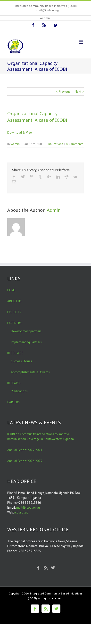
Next (78, 92)
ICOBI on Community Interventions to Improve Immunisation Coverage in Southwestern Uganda (40, 436)
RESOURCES (15, 353)
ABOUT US (14, 301)
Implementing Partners (26, 342)
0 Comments (74, 144)
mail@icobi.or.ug (47, 10)
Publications (55, 144)
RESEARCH (14, 383)
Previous (64, 92)
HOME (11, 290)
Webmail (45, 18)
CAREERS (13, 402)
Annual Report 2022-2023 (24, 461)
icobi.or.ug (21, 512)
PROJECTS (14, 312)
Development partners (26, 331)
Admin (15, 144)
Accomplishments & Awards (30, 372)
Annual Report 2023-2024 (24, 450)
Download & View (20, 133)
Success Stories (21, 361)
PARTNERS (14, 323)
